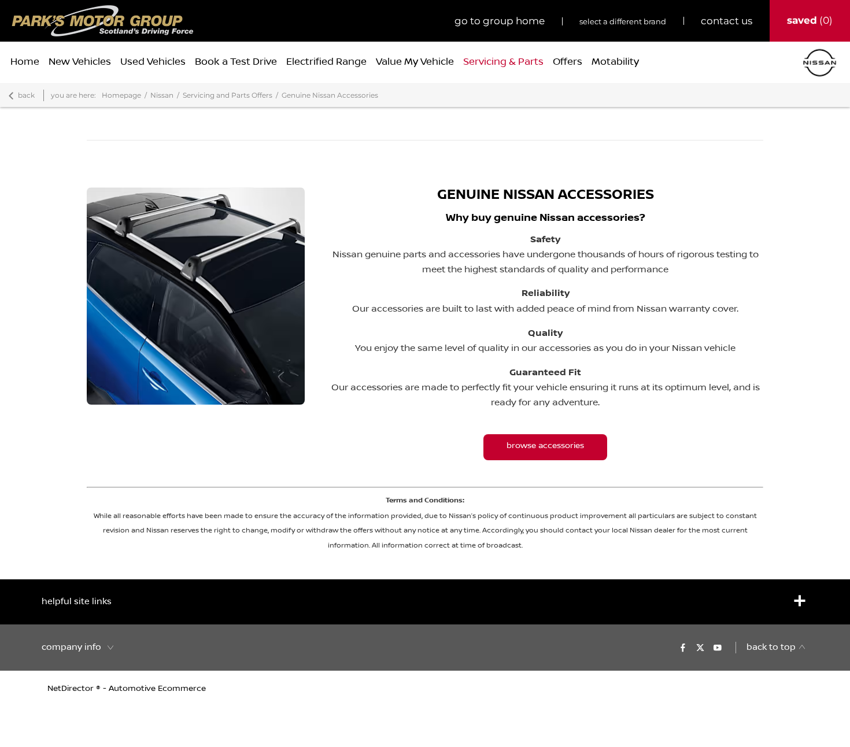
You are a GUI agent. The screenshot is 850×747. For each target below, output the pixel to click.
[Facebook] (683, 647)
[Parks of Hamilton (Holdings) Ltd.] (103, 20)
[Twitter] (700, 647)
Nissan (161, 95)
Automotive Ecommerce (157, 688)
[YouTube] (717, 647)
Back (26, 95)
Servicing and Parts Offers (227, 95)
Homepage (121, 95)
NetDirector (71, 688)
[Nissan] (819, 63)
